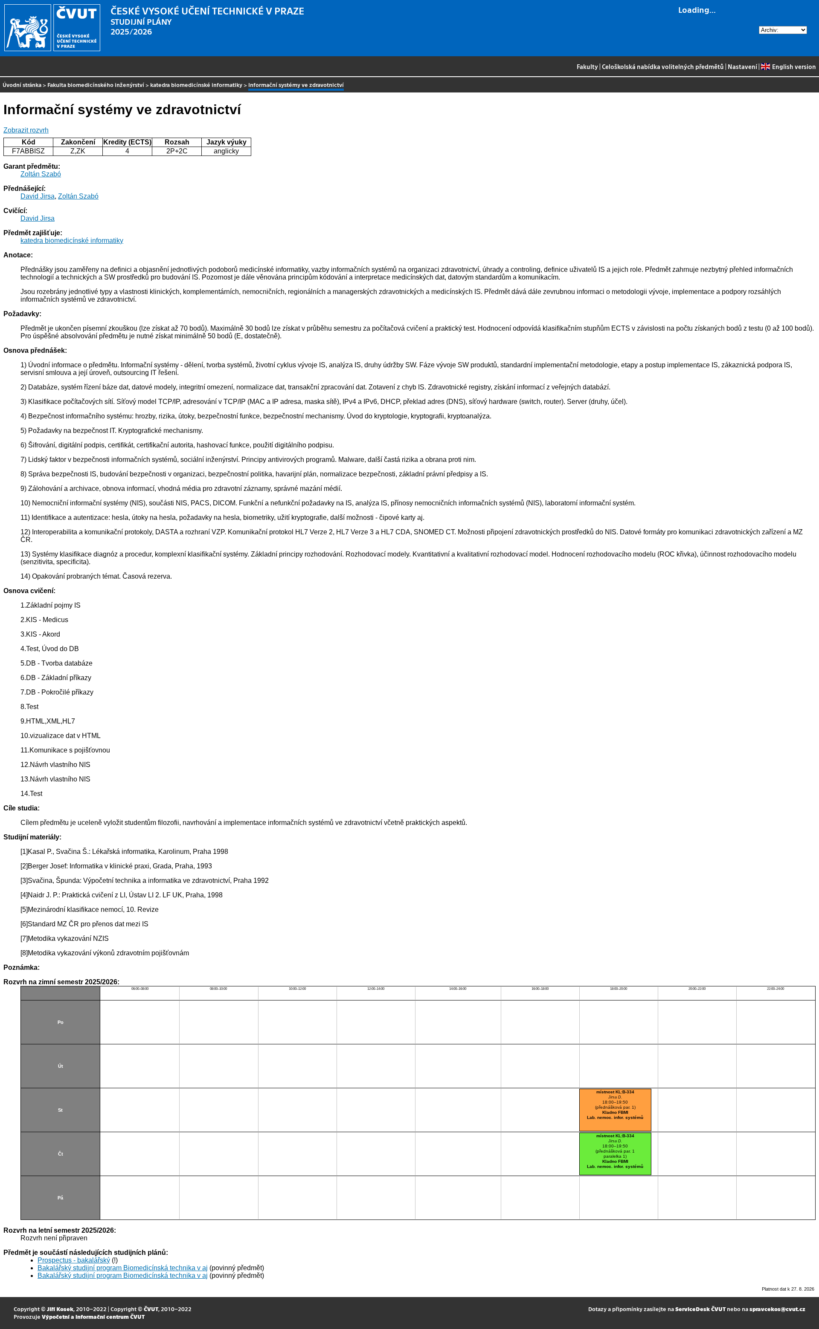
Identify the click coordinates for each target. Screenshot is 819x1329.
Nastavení (742, 66)
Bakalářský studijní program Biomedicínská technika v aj (123, 1267)
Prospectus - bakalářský (74, 1260)
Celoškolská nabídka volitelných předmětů (663, 66)
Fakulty (587, 66)
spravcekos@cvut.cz (777, 1309)
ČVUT (151, 1309)
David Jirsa (37, 196)
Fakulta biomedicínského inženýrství (95, 84)
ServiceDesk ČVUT (700, 1309)
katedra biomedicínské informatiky (196, 84)
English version (794, 66)
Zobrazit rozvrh (26, 130)
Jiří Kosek (60, 1309)
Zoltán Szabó (40, 174)
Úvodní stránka (22, 84)
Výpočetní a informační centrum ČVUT (93, 1316)
